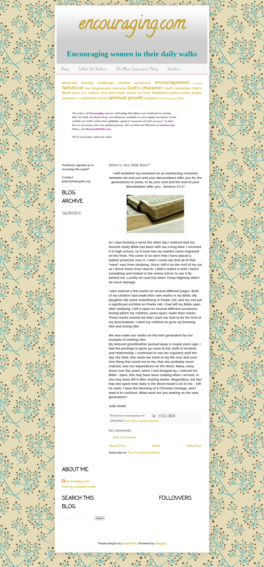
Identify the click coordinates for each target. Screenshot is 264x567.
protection (69, 98)
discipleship (142, 83)
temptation (152, 98)
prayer (196, 93)
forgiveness (101, 88)
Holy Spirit (108, 92)
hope (121, 93)
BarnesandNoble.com (98, 129)
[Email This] (160, 416)
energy (198, 83)
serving (103, 98)
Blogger (160, 543)
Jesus (131, 93)
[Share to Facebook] (170, 416)
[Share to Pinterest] (173, 416)
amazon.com (167, 125)
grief (84, 93)
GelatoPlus (129, 543)
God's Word (131, 420)
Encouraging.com (99, 113)
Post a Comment (124, 437)
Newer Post (117, 445)
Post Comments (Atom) (143, 452)
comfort (124, 83)
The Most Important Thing (136, 68)
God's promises (177, 88)
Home (65, 68)
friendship (119, 88)
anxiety (87, 83)
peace (175, 93)
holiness (93, 92)
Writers (173, 68)
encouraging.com (132, 25)
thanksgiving (168, 98)
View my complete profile (79, 486)
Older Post (194, 445)
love (146, 93)
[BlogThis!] (163, 416)
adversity (69, 83)
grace (76, 92)
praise (186, 92)
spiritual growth (125, 97)
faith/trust (73, 87)
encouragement (172, 82)
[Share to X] (167, 416)
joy (140, 92)
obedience (160, 93)
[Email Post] (153, 415)
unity (180, 98)
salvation (89, 98)
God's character (145, 87)
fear (87, 88)
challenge (105, 83)
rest (79, 98)
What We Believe (92, 68)
